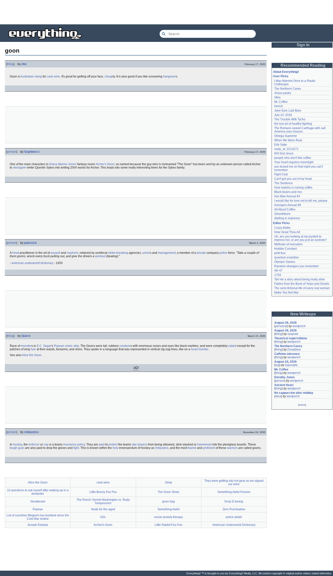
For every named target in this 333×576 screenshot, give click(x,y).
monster (26, 346)
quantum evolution (286, 257)
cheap (109, 76)
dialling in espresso (287, 218)
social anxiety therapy (168, 517)
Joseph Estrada (37, 525)
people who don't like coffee (292, 158)
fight (76, 448)
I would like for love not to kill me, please (300, 200)
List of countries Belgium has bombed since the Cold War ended (38, 517)
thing (10, 64)
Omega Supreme (285, 136)
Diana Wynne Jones (62, 164)
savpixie (292, 334)
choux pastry (282, 93)
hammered (204, 444)
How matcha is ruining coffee (293, 187)
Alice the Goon (31, 355)
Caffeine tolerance (287, 354)
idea (278, 396)
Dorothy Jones (284, 377)
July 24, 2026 (283, 115)
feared (192, 448)
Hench (278, 106)
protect (113, 444)
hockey (17, 444)
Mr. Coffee (281, 102)
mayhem (72, 253)
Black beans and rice (288, 192)
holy (115, 448)
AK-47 (278, 270)
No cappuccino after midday (293, 393)
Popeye (59, 346)
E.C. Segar (44, 346)
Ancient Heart (284, 385)
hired (15, 253)
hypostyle (291, 365)
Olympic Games (284, 262)
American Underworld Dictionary (233, 525)
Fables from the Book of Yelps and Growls (301, 283)
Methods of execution (288, 244)
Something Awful (168, 509)
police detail (234, 517)
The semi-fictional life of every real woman (302, 288)
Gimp (168, 482)
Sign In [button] (303, 45)
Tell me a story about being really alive (299, 279)
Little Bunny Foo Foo (103, 492)
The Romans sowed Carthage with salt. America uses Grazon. (300, 129)
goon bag (168, 501)
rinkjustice (31, 432)
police (223, 253)
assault (55, 253)
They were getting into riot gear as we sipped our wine (234, 482)
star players (139, 444)
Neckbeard (37, 501)
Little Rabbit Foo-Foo (168, 525)
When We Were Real (288, 140)
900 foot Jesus (284, 153)
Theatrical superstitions (290, 338)
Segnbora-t (31, 151)
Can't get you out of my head (293, 178)
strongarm (19, 167)
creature (124, 346)
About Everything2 (286, 72)
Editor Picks (281, 223)
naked (232, 346)
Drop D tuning (234, 501)
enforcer (34, 444)
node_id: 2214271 (286, 149)
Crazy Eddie (282, 227)
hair (33, 349)
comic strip (72, 346)
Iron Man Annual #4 (287, 196)
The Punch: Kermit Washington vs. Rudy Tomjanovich (103, 501)
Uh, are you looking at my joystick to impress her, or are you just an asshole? (300, 238)
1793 (277, 275)
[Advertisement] (166, 12)
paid (102, 444)
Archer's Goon (105, 164)
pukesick (30, 243)
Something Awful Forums (233, 492)
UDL (103, 517)
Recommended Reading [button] (303, 65)
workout (100, 256)
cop (46, 444)
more (302, 404)
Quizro (25, 336)
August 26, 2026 (285, 322)
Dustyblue (294, 349)
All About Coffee (284, 209)
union (146, 253)
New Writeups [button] (303, 314)
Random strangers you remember (296, 266)
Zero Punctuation (234, 509)
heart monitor (199, 349)
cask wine (53, 76)
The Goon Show (168, 492)
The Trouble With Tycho (289, 119)
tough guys (17, 448)
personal (281, 326)
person (11, 151)
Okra (277, 97)
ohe (24, 64)
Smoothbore (282, 214)
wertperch (299, 326)
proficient (209, 448)
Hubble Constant (285, 248)
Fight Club (281, 174)
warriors (232, 448)
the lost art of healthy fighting (293, 123)
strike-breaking (118, 253)
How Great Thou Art (287, 232)
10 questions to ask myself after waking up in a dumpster (38, 492)
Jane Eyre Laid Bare (287, 110)
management (167, 253)
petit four (280, 253)
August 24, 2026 (285, 361)
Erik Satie (280, 144)
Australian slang (31, 76)
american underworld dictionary (32, 263)
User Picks (280, 76)
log (277, 365)
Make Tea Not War (286, 292)
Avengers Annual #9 (287, 205)
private (201, 253)
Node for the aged (103, 509)
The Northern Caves (287, 88)
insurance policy (74, 444)
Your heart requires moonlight (293, 162)
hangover (169, 76)
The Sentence (283, 183)
